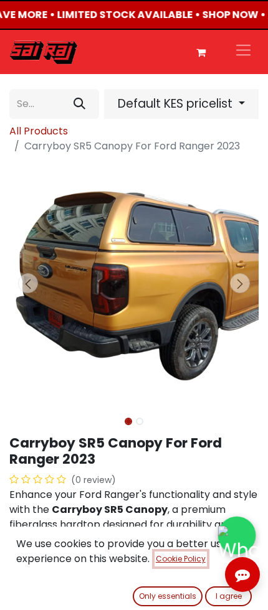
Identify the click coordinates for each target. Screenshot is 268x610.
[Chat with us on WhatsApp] (237, 535)
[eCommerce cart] (200, 52)
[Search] (79, 104)
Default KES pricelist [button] (177, 103)
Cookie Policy (181, 558)
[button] (28, 283)
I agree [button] (229, 596)
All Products (38, 131)
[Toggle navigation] (243, 52)
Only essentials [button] (167, 596)
